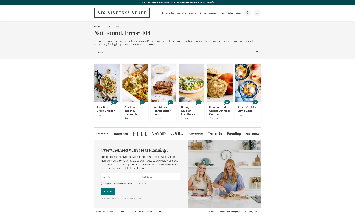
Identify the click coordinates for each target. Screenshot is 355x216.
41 (114, 102)
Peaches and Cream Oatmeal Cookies (219, 111)
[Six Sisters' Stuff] (122, 13)
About (97, 211)
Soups (238, 13)
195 (198, 102)
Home (96, 26)
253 (170, 102)
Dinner (203, 13)
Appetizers (181, 13)
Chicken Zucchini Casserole (131, 111)
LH (259, 211)
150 (255, 102)
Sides (230, 13)
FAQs (133, 211)
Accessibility (110, 211)
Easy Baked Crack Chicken (105, 109)
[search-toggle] (247, 12)
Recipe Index (168, 13)
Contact (124, 211)
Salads (222, 13)
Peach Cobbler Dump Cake (246, 109)
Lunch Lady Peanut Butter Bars (162, 111)
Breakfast (193, 13)
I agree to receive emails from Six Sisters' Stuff (126, 183)
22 (227, 102)
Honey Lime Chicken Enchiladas (188, 111)
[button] (140, 183)
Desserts (213, 13)
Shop (159, 211)
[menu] (257, 12)
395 (142, 102)
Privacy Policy (147, 211)
